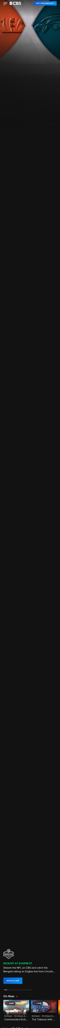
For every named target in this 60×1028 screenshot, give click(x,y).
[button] (5, 4)
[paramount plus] (15, 3)
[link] (45, 3)
